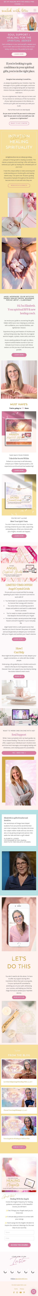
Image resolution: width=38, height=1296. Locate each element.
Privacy (22, 1289)
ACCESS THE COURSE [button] (19, 1245)
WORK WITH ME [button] (19, 997)
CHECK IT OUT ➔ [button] (19, 1147)
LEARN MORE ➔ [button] (19, 639)
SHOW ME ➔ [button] (19, 676)
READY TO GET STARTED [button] (19, 123)
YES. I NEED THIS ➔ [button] (19, 753)
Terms (16, 1289)
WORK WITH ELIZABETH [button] (19, 185)
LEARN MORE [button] (19, 54)
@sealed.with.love (21, 1279)
